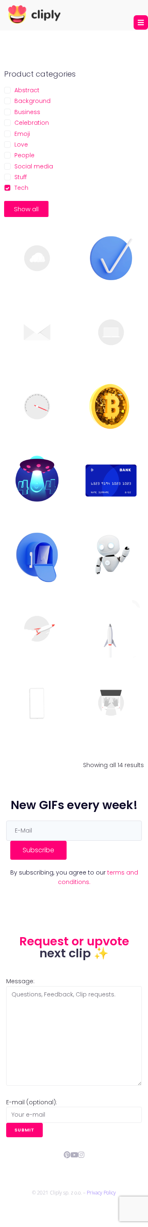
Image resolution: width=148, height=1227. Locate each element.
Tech (21, 188)
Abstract (26, 90)
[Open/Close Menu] (141, 22)
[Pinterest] (67, 1154)
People (24, 155)
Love (21, 144)
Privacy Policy (101, 1192)
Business (27, 112)
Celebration (31, 123)
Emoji (22, 134)
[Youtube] (74, 1154)
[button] (26, 209)
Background (32, 101)
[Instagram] (81, 1154)
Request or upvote (74, 941)
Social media (33, 166)
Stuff (20, 177)
